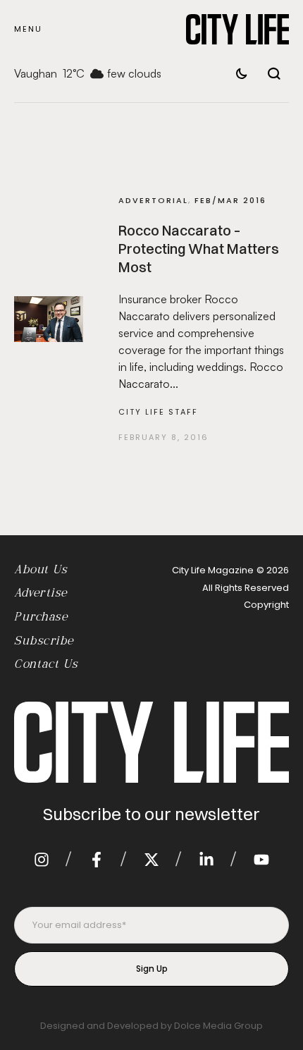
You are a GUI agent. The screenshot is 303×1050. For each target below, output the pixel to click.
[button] (28, 29)
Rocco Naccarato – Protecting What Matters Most (198, 248)
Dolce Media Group (218, 1025)
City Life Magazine (213, 570)
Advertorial (153, 200)
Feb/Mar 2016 (230, 200)
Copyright (266, 604)
